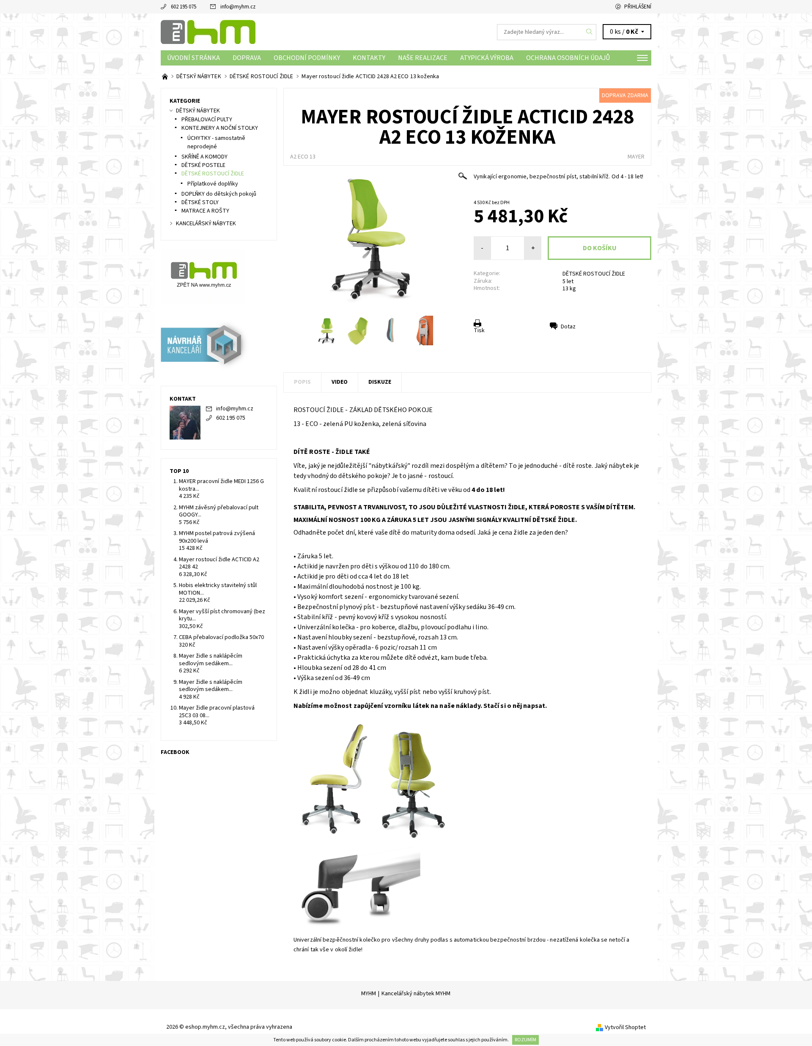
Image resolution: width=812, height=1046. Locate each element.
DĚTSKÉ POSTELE (203, 165)
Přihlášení (637, 7)
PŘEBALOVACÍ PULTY (206, 119)
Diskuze (379, 382)
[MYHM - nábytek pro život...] (165, 76)
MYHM (368, 994)
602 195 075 (183, 7)
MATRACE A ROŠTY (205, 211)
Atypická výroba (486, 58)
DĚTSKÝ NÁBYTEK (198, 111)
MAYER (636, 157)
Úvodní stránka (193, 58)
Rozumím (525, 1039)
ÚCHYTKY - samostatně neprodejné (216, 142)
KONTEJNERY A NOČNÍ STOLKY (219, 128)
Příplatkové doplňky (212, 184)
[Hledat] (589, 32)
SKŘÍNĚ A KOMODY (204, 157)
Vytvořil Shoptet (625, 1027)
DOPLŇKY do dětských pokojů (218, 194)
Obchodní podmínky (307, 58)
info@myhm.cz (237, 7)
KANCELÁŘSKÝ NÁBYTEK (206, 223)
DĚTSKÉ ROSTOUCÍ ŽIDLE (593, 274)
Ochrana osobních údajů (568, 58)
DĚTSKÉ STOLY (200, 202)
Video (340, 382)
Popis (302, 382)
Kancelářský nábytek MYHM (415, 994)
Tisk (479, 330)
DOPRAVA (247, 58)
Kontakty (369, 58)
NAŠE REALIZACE (422, 58)
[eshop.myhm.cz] (208, 31)
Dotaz (568, 326)
